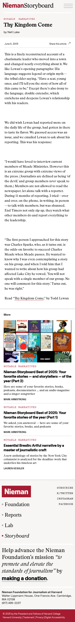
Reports (13, 515)
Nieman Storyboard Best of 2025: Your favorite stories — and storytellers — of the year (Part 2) (37, 376)
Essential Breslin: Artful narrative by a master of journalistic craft (34, 447)
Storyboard (17, 536)
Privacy (39, 617)
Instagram (65, 498)
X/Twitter (65, 493)
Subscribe (65, 488)
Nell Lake (13, 32)
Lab (9, 525)
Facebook (66, 504)
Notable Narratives (19, 18)
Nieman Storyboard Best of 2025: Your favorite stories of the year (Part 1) (35, 415)
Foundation (17, 504)
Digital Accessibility (55, 617)
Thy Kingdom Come (29, 298)
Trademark (28, 617)
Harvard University (12, 617)
